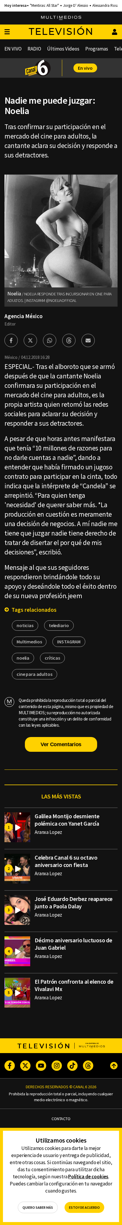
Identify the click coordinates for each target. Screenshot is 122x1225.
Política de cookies (88, 1176)
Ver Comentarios (61, 744)
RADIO (34, 48)
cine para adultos (34, 674)
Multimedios (29, 642)
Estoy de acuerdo (84, 1207)
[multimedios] (61, 18)
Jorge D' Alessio (75, 5)
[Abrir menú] (7, 32)
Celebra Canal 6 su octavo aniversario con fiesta (66, 861)
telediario (59, 625)
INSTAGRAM (69, 642)
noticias (25, 625)
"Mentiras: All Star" (44, 5)
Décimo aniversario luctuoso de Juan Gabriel (73, 943)
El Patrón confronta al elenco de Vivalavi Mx (74, 985)
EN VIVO (13, 48)
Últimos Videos (63, 48)
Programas (96, 48)
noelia (23, 658)
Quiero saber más (38, 1207)
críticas (52, 658)
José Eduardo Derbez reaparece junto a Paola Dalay (74, 902)
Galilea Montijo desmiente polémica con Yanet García (67, 819)
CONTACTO (61, 1118)
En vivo (85, 68)
